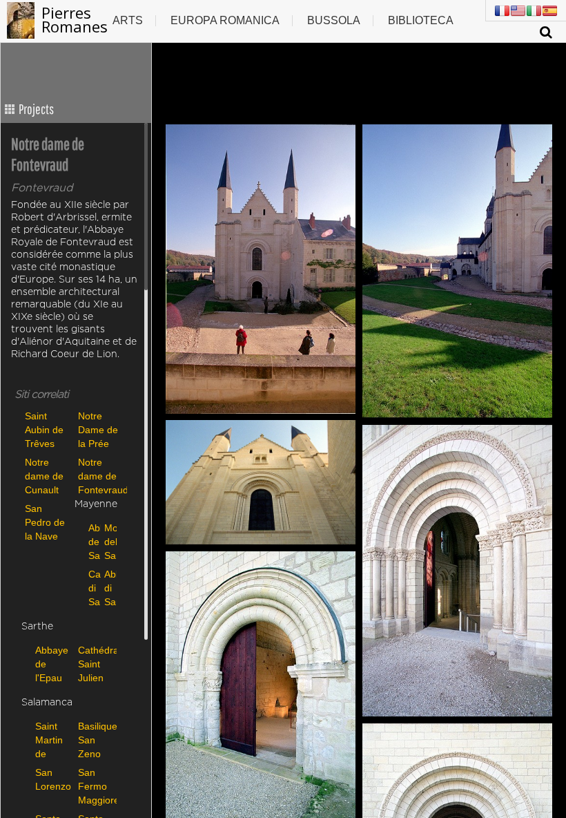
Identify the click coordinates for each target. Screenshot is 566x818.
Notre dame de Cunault (44, 476)
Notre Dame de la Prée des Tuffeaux (98, 429)
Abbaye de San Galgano (92, 541)
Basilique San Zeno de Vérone (96, 740)
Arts (128, 20)
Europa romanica (225, 20)
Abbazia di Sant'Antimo (108, 588)
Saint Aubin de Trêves (44, 429)
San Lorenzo (53, 779)
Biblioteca (420, 20)
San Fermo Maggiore (96, 786)
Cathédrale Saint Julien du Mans (96, 664)
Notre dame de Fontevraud (101, 476)
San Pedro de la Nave (45, 522)
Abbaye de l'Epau (51, 664)
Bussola (333, 20)
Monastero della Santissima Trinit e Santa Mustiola (108, 541)
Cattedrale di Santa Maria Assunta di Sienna (92, 588)
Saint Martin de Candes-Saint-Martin (53, 740)
